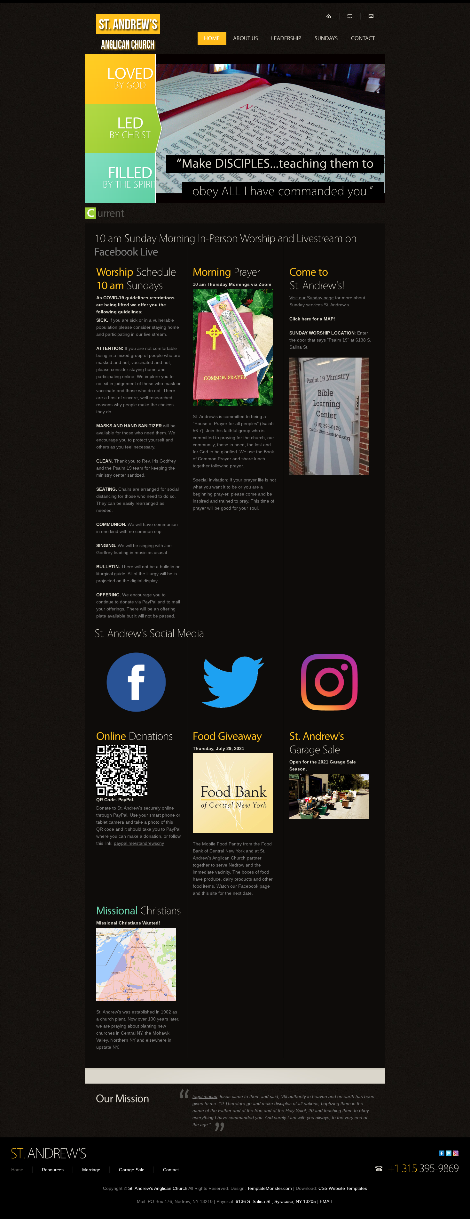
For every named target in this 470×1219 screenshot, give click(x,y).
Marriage (91, 1169)
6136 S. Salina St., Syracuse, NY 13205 (276, 1201)
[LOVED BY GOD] (125, 79)
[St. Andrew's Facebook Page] (126, 251)
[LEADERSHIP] (286, 38)
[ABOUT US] (245, 38)
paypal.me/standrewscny (139, 843)
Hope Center (128, 34)
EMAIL (326, 1201)
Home (17, 1169)
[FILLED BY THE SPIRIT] (125, 178)
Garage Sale (132, 1169)
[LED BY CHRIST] (125, 128)
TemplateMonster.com (269, 1188)
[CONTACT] (363, 38)
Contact (171, 1169)
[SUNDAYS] (326, 38)
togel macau (204, 1096)
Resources (53, 1169)
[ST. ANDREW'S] (48, 1153)
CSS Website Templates (342, 1188)
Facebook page (254, 886)
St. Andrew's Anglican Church (157, 1188)
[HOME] (212, 38)
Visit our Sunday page (311, 297)
